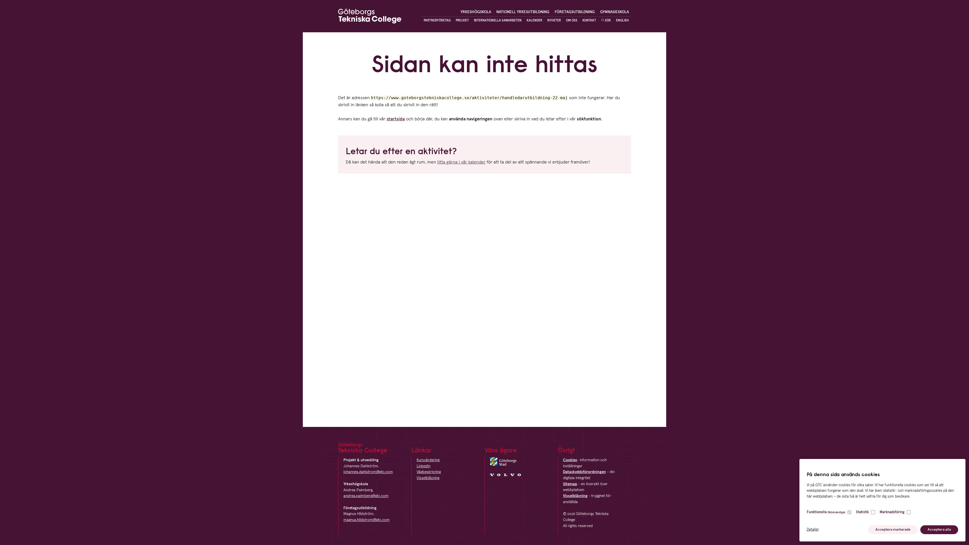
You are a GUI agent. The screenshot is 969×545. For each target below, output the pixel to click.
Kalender (534, 20)
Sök (607, 20)
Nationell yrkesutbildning (522, 12)
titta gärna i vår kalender (461, 162)
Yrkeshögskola (476, 12)
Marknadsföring (892, 512)
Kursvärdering (428, 460)
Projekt (462, 20)
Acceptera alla (939, 529)
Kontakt (589, 20)
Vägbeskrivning (429, 472)
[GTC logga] (369, 17)
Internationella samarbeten (498, 20)
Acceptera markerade (892, 529)
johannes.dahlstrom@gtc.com (368, 472)
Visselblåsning (428, 478)
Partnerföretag (437, 20)
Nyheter (554, 20)
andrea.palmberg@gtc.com (366, 496)
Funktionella (826, 512)
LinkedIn (423, 466)
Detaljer (813, 529)
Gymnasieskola (614, 12)
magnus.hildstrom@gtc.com (366, 520)
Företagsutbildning (575, 12)
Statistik (862, 512)
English (622, 20)
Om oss (571, 20)
